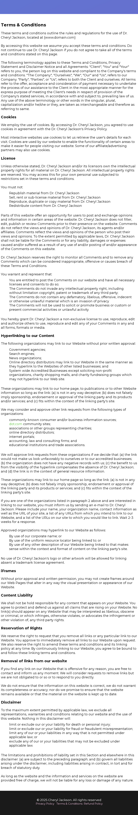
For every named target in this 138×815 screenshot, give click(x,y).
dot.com (15, 424)
